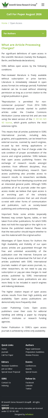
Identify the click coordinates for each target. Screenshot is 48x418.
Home (4, 23)
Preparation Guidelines (35, 352)
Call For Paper (7, 355)
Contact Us (6, 382)
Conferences (31, 365)
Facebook (30, 382)
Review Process (32, 355)
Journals (5, 352)
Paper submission (33, 349)
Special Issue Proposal (11, 372)
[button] (24, 33)
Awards (29, 369)
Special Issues (31, 372)
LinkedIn (29, 385)
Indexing (5, 385)
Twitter (28, 388)
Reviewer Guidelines (10, 365)
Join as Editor (7, 369)
